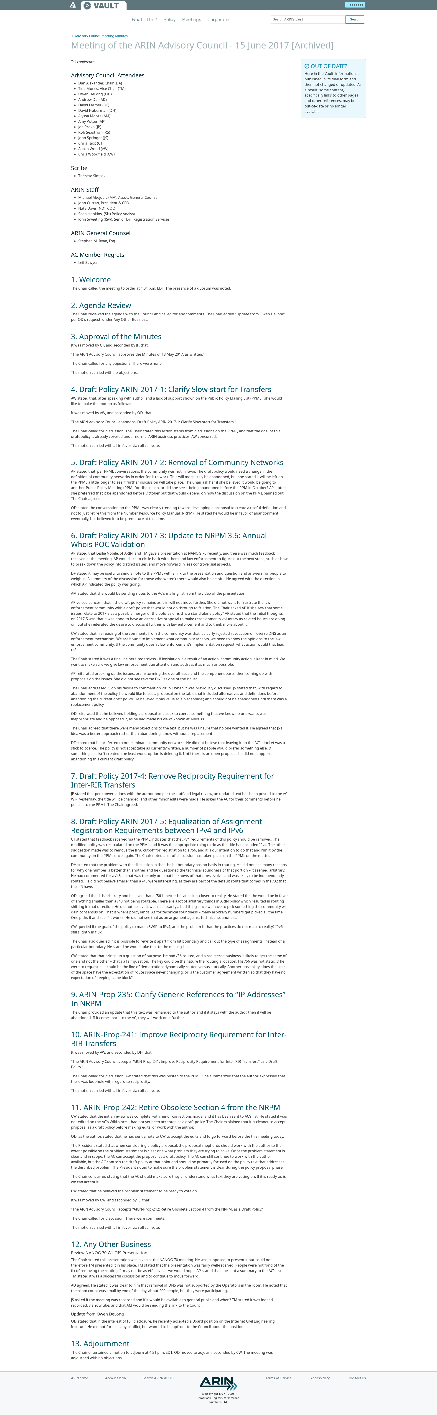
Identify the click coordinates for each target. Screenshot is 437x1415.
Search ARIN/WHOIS (158, 1378)
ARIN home (79, 1378)
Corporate (218, 19)
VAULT (106, 5)
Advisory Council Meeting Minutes (101, 36)
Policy (169, 19)
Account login (115, 1378)
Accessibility (320, 1378)
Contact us (357, 1378)
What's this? (144, 19)
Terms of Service (278, 1378)
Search (355, 19)
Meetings (191, 19)
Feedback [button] (355, 4)
